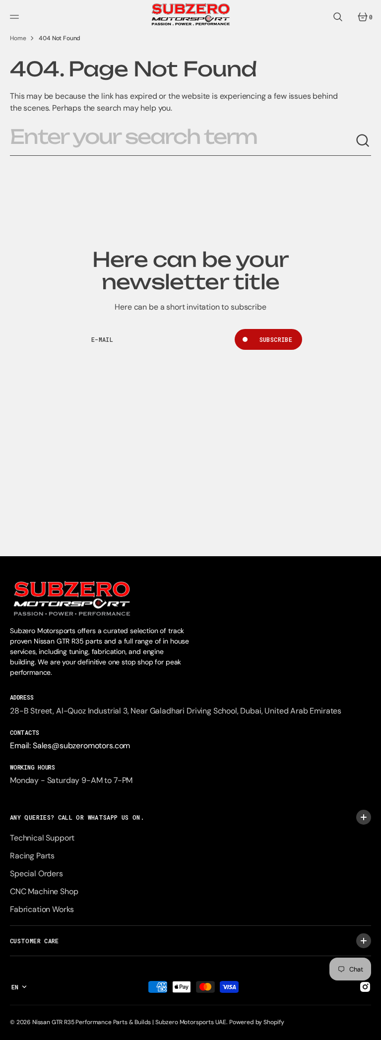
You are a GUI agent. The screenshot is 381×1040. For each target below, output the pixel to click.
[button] (16, 17)
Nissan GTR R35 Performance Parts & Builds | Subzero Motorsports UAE (129, 1022)
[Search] (363, 141)
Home (18, 38)
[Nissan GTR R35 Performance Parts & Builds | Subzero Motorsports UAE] (190, 17)
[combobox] (182, 141)
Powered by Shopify (256, 1022)
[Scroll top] (369, 1028)
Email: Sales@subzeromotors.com (70, 745)
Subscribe (275, 339)
